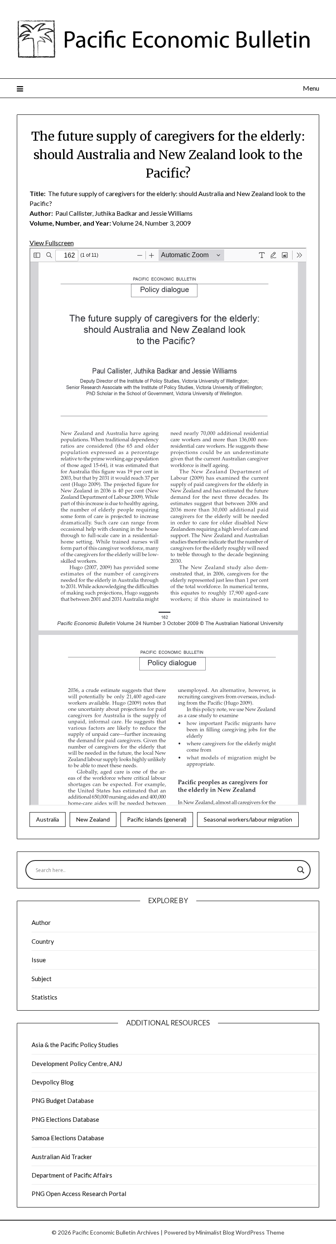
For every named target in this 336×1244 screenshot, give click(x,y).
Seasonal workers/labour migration (248, 819)
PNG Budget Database (63, 1100)
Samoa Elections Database (68, 1137)
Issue (39, 959)
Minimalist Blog (215, 1232)
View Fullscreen (52, 243)
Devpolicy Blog (53, 1082)
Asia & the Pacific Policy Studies (75, 1044)
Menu (311, 88)
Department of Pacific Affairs (72, 1175)
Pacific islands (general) (156, 819)
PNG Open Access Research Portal (79, 1193)
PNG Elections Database (65, 1119)
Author (41, 922)
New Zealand (93, 819)
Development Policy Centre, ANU (77, 1063)
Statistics (44, 997)
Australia (47, 819)
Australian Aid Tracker (62, 1156)
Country (43, 941)
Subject (42, 978)
